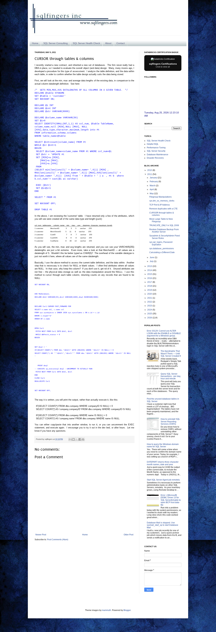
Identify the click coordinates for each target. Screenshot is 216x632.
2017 (150, 282)
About (108, 43)
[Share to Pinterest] (83, 439)
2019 (150, 290)
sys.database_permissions (161, 248)
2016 (150, 278)
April (152, 189)
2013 (150, 266)
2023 (150, 306)
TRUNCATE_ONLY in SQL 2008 (164, 225)
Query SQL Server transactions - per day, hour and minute (171, 376)
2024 (150, 310)
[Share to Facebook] (80, 439)
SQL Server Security (156, 151)
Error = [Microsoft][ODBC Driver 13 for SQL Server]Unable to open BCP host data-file (171, 500)
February (154, 181)
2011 (150, 174)
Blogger (127, 610)
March (153, 185)
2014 (150, 270)
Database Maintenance (157, 154)
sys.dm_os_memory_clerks (161, 201)
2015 (150, 274)
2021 (150, 298)
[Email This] (70, 439)
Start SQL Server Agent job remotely (163, 480)
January (154, 177)
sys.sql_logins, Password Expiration (160, 243)
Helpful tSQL (152, 144)
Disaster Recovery (155, 158)
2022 (150, 302)
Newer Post (40, 534)
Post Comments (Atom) (57, 539)
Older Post (128, 534)
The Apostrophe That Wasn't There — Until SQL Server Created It (171, 353)
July (152, 261)
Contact (120, 43)
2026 (150, 318)
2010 (150, 170)
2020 (150, 294)
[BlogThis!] (73, 439)
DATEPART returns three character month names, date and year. (163, 463)
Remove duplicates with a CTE (163, 209)
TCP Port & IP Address (159, 205)
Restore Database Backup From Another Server (164, 230)
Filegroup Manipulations (160, 197)
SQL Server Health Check (86, 43)
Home (35, 43)
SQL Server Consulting (55, 43)
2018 (150, 286)
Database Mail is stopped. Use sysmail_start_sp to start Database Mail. (162, 525)
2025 (150, 313)
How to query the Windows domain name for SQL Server (163, 445)
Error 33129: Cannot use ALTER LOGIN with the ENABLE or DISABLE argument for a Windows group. (164, 333)
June (152, 257)
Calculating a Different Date (162, 252)
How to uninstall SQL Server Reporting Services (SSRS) (170, 421)
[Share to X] (76, 439)
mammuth (106, 610)
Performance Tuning (156, 147)
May (152, 193)
